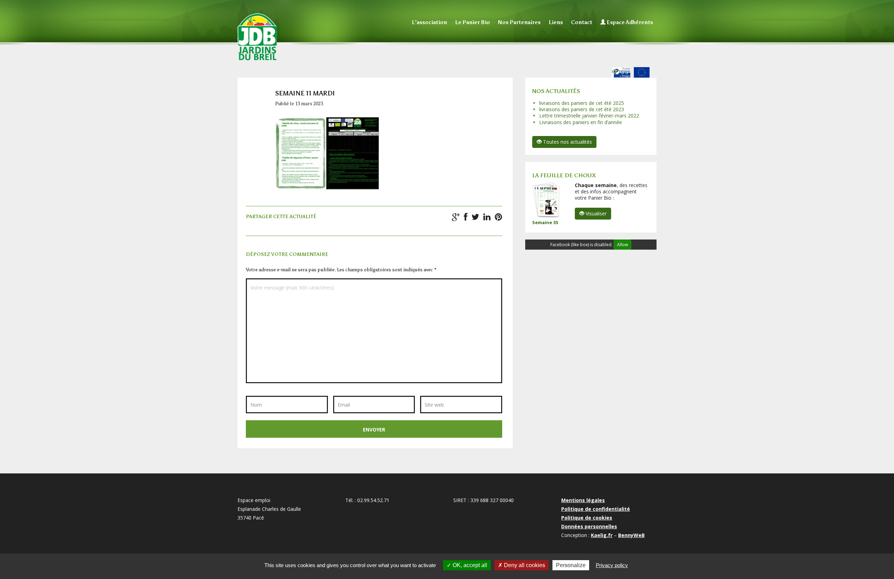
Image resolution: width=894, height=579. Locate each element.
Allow (622, 245)
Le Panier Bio (472, 22)
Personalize (571, 565)
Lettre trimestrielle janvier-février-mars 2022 (589, 115)
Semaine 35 (545, 222)
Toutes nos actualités (567, 141)
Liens (556, 22)
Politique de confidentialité (595, 509)
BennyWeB (631, 535)
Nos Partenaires (519, 22)
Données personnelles (589, 526)
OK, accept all (469, 565)
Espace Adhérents (629, 22)
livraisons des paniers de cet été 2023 (581, 109)
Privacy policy (612, 565)
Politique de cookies (586, 517)
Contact (581, 22)
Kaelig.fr (602, 535)
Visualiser (595, 213)
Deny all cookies (524, 565)
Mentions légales (583, 500)
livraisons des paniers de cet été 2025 (581, 103)
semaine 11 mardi (305, 93)
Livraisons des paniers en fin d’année (580, 122)
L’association (429, 22)
